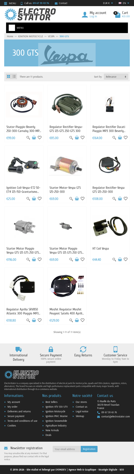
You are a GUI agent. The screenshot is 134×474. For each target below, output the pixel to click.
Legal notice (82, 411)
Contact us (81, 406)
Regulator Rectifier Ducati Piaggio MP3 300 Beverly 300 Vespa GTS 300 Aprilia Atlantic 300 (108, 133)
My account (14, 402)
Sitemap (80, 416)
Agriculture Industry (56, 425)
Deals (48, 435)
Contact (63, 3)
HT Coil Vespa (100, 248)
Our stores (81, 402)
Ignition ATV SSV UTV (57, 406)
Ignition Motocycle (55, 411)
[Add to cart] (34, 138)
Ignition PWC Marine (57, 416)
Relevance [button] (111, 76)
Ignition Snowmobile (56, 420)
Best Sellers (51, 402)
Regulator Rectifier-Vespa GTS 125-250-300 (108, 190)
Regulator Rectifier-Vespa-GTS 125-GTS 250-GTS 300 (66, 129)
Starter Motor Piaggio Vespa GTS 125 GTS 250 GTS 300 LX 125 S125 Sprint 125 (22, 252)
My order (12, 406)
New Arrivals (52, 430)
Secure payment (16, 416)
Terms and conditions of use (22, 420)
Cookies (12, 425)
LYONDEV (60, 469)
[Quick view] (28, 138)
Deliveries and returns (19, 411)
